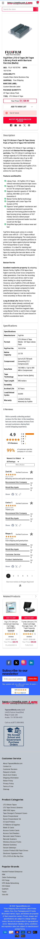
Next (35, 596)
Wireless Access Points (12, 842)
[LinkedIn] (31, 662)
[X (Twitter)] (16, 662)
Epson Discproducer (10, 816)
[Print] (20, 125)
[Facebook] (11, 125)
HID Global (6, 886)
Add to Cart (11, 618)
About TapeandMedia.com (12, 763)
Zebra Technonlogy (9, 877)
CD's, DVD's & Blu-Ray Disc (13, 856)
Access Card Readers (11, 833)
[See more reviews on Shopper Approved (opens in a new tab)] (20, 494)
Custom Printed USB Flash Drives (15, 851)
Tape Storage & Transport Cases (15, 813)
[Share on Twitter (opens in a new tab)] (16, 494)
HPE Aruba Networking (10, 883)
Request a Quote (9, 772)
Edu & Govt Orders (10, 775)
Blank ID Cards (8, 828)
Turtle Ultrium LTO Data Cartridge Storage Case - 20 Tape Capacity (29, 625)
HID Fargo (5, 880)
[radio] (28, 434)
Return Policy (8, 781)
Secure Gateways (9, 848)
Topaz (4, 892)
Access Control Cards (11, 830)
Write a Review (20, 465)
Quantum (5, 889)
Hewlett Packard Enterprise (12, 872)
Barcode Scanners (10, 839)
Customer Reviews (10, 769)
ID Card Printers (9, 822)
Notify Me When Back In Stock (20, 120)
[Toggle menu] (3, 3)
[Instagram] (23, 662)
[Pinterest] (29, 125)
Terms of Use (8, 786)
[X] (24, 125)
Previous (32, 596)
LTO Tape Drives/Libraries (13, 808)
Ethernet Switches (10, 845)
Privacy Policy (8, 784)
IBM (3, 875)
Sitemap (6, 789)
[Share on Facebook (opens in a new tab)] (13, 495)
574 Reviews (14, 443)
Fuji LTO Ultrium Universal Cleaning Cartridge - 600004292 (11, 625)
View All (5, 895)
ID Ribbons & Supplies (11, 825)
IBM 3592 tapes (9, 810)
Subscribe (32, 679)
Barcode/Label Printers (12, 836)
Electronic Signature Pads (12, 853)
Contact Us (7, 766)
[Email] (15, 125)
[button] (20, 736)
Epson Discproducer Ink (12, 819)
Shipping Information (11, 778)
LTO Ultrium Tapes (10, 805)
